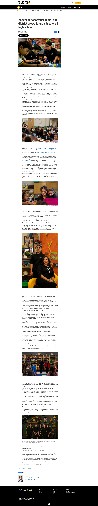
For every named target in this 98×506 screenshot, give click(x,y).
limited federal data (31, 109)
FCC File (67, 491)
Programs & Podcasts (36, 10)
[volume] (22, 7)
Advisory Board (41, 493)
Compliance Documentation (70, 492)
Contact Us (54, 491)
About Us (40, 491)
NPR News (29, 468)
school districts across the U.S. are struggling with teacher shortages (42, 99)
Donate (78, 2)
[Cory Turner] (20, 478)
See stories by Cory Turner (29, 479)
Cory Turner (24, 31)
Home (18, 10)
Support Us (54, 493)
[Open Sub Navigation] (23, 10)
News (22, 10)
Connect (53, 10)
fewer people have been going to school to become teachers (42, 148)
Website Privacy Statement (70, 493)
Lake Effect (27, 10)
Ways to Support (60, 10)
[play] (18, 7)
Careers (54, 492)
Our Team (40, 492)
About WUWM (46, 10)
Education (20, 16)
